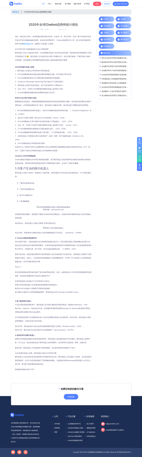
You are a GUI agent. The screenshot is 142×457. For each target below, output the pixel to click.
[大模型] (112, 32)
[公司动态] (112, 26)
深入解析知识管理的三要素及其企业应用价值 (118, 95)
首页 (43, 4)
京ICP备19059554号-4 (124, 452)
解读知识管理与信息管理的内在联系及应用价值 (118, 62)
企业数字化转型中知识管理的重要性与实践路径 (118, 66)
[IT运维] (129, 19)
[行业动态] (112, 46)
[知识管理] (112, 39)
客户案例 (68, 4)
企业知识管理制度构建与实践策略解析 (115, 75)
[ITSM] (112, 19)
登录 (97, 4)
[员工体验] (129, 26)
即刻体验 (71, 397)
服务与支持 (77, 4)
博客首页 (15, 12)
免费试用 (107, 4)
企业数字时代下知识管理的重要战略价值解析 (118, 70)
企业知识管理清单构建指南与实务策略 (115, 87)
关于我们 (87, 4)
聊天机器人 (27, 44)
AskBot (46, 29)
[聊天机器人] (129, 39)
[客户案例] (129, 32)
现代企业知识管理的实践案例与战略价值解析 (118, 58)
